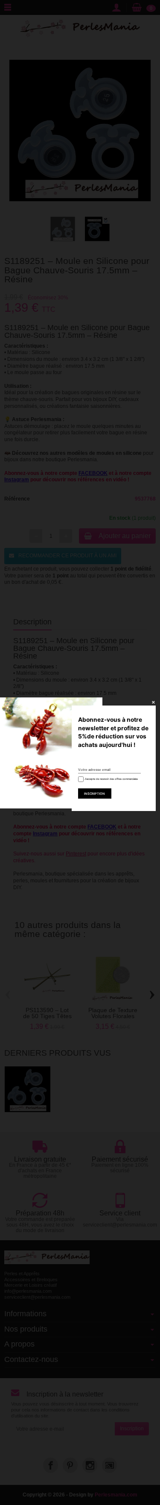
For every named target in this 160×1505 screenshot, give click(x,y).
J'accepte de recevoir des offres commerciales (111, 778)
